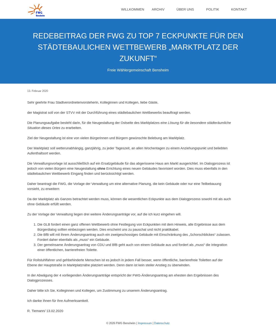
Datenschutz (162, 323)
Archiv (158, 9)
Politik (212, 9)
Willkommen (132, 9)
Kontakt (239, 9)
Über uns (185, 9)
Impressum (145, 323)
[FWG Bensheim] (37, 9)
